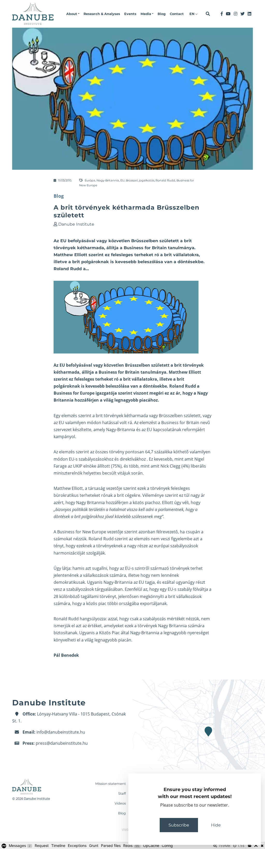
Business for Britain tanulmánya (132, 372)
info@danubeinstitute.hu (60, 732)
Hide (216, 825)
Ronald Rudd (165, 180)
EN (192, 14)
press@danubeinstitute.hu (62, 743)
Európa (90, 180)
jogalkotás (146, 180)
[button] (73, 14)
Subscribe (178, 825)
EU (122, 180)
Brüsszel (132, 180)
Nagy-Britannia (108, 180)
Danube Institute (76, 224)
